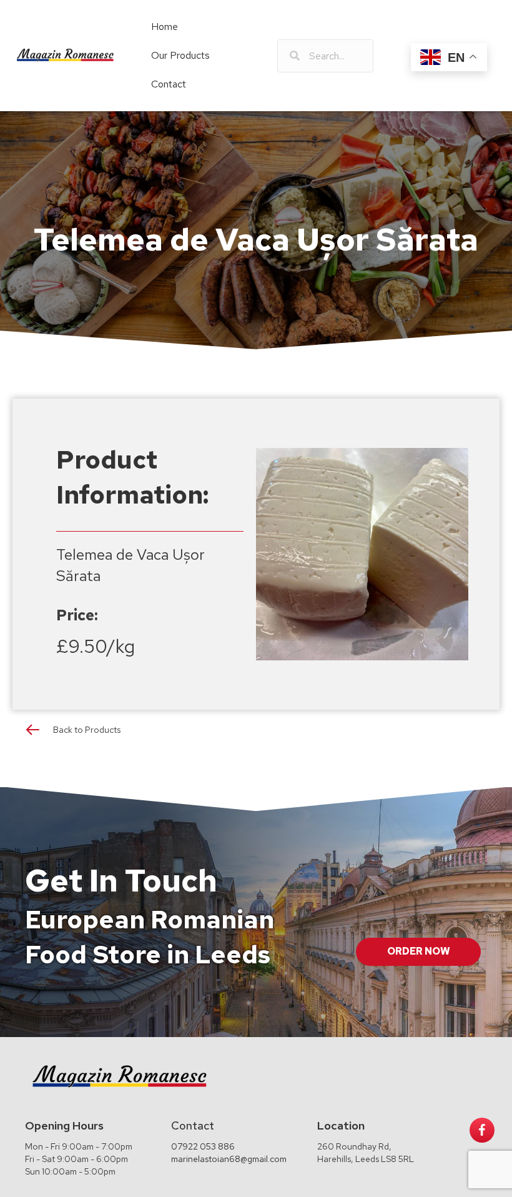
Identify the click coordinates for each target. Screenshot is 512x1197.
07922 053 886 (203, 1146)
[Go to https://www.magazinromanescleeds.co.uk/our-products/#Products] (256, 732)
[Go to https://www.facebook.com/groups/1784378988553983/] (482, 1130)
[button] (418, 952)
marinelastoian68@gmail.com (229, 1159)
